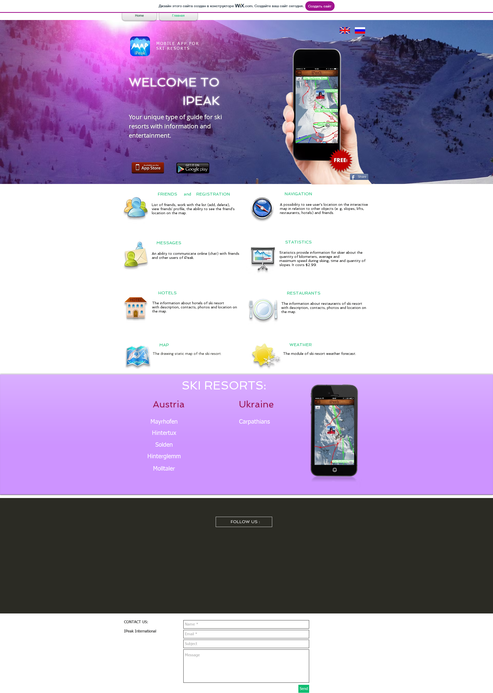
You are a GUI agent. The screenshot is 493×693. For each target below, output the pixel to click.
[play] (330, 135)
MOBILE (165, 44)
